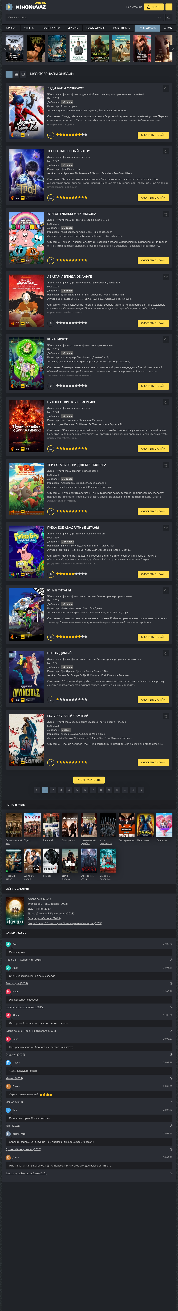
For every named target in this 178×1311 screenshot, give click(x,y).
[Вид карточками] (22, 74)
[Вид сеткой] (16, 74)
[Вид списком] (9, 74)
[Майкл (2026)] (142, 48)
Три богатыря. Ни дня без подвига (76, 465)
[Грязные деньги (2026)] (100, 48)
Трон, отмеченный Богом (68, 151)
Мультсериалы (147, 27)
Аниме (168, 27)
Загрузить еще (91, 780)
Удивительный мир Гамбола (71, 214)
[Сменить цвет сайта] (168, 17)
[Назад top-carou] (5, 48)
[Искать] (160, 17)
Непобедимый (59, 653)
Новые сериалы (95, 27)
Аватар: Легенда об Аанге (69, 277)
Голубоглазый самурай (67, 716)
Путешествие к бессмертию (71, 402)
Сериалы (73, 27)
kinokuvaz (31, 6)
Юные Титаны (59, 590)
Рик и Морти (57, 339)
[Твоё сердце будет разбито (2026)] (121, 48)
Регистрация (134, 7)
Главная (11, 27)
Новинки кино (51, 27)
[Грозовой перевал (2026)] (15, 48)
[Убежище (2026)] (78, 48)
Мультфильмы (121, 27)
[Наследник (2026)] (57, 48)
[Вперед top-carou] (172, 48)
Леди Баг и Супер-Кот (65, 88)
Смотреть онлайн (153, 135)
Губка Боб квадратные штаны (73, 528)
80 (133, 790)
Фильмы (29, 27)
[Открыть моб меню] (168, 6)
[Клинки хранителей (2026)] (164, 48)
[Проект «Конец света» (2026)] (36, 48)
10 (85, 134)
